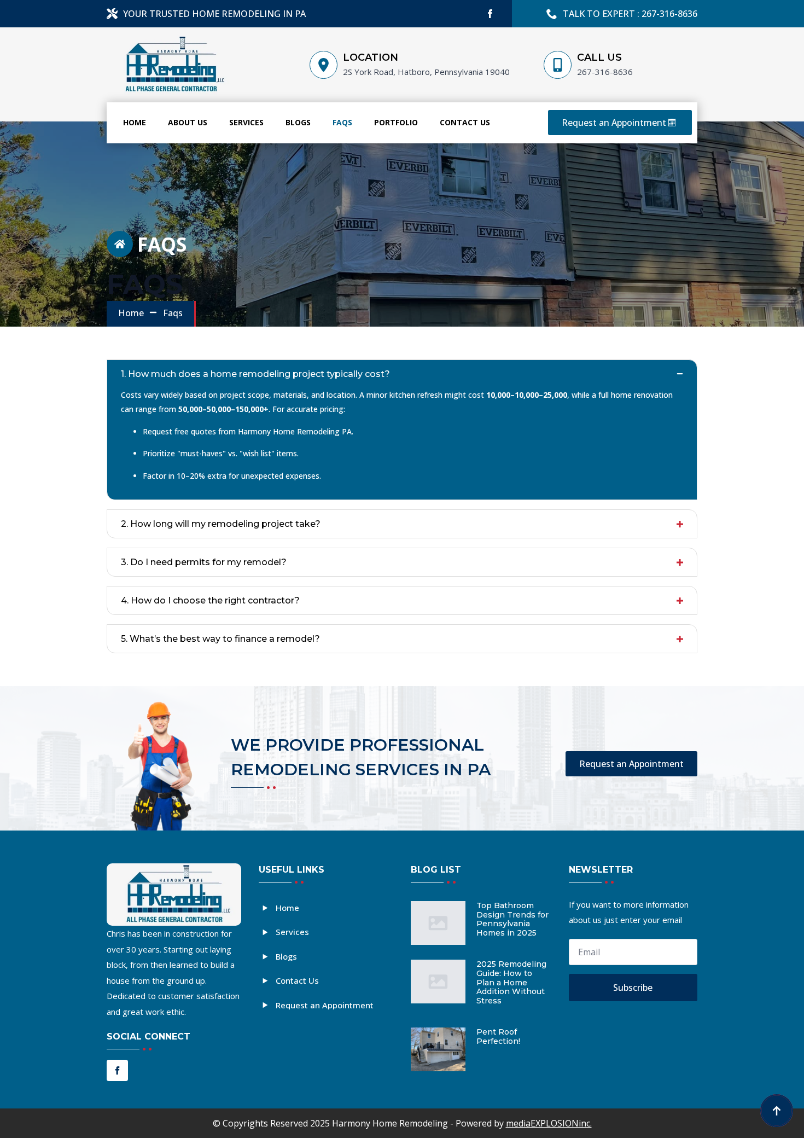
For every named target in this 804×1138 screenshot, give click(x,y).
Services (246, 122)
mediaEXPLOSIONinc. (549, 1123)
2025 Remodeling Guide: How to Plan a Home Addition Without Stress (511, 983)
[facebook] (490, 13)
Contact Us (465, 122)
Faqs (342, 122)
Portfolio (396, 122)
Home (134, 122)
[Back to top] (776, 1110)
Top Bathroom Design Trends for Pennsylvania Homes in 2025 (512, 919)
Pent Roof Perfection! (498, 1036)
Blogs (298, 122)
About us (187, 122)
